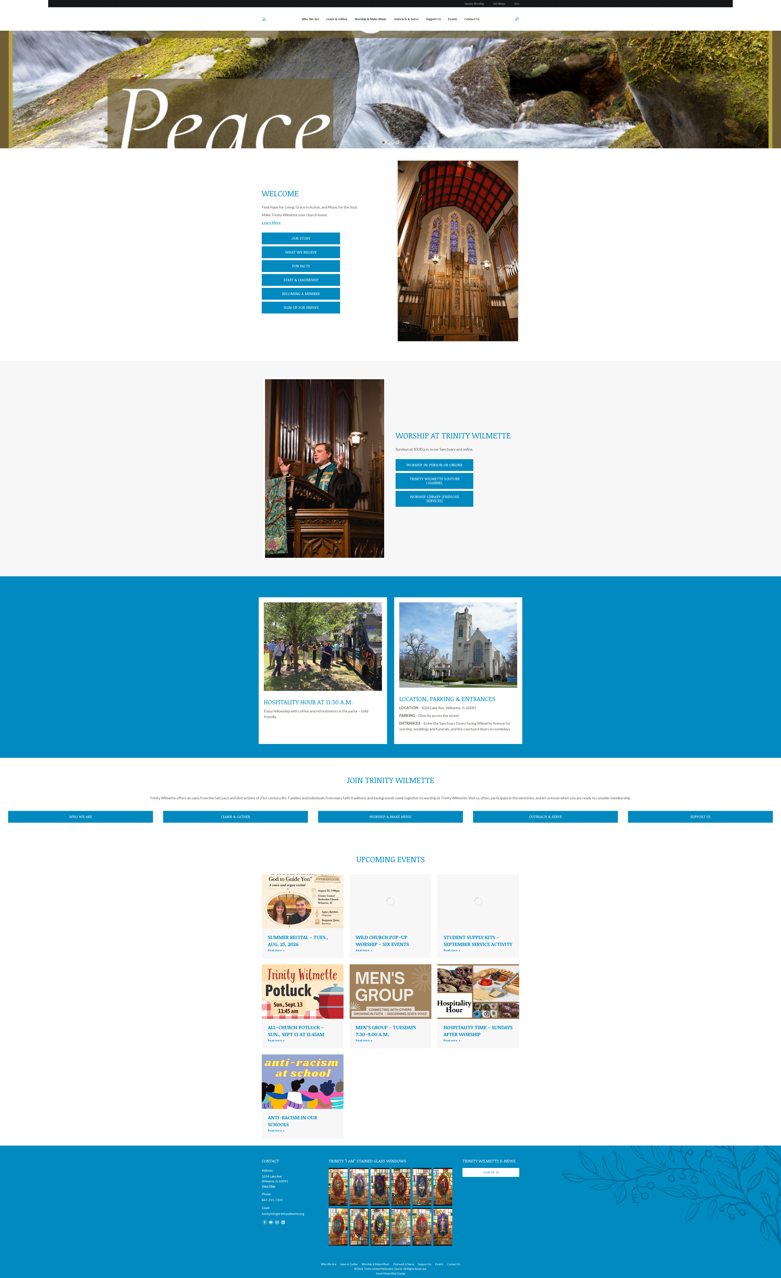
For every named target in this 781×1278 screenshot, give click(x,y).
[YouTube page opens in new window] (271, 1222)
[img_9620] (442, 1227)
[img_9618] (338, 1187)
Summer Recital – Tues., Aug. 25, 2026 (298, 940)
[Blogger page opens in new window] (283, 1222)
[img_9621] (421, 1227)
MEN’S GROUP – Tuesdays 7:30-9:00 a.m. (386, 1031)
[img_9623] (380, 1227)
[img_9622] (401, 1227)
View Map (268, 1186)
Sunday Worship (474, 3)
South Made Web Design (390, 1273)
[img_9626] (442, 1187)
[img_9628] (380, 1187)
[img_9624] (359, 1227)
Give (516, 3)
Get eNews (499, 3)
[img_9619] (359, 1187)
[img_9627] (421, 1187)
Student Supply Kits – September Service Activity (478, 940)
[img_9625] (338, 1227)
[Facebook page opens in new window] (264, 1222)
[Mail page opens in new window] (277, 1222)
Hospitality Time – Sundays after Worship (478, 1031)
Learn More (271, 222)
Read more (275, 950)
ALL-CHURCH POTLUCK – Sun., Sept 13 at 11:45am (296, 1031)
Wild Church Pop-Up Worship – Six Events (382, 940)
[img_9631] (401, 1187)
